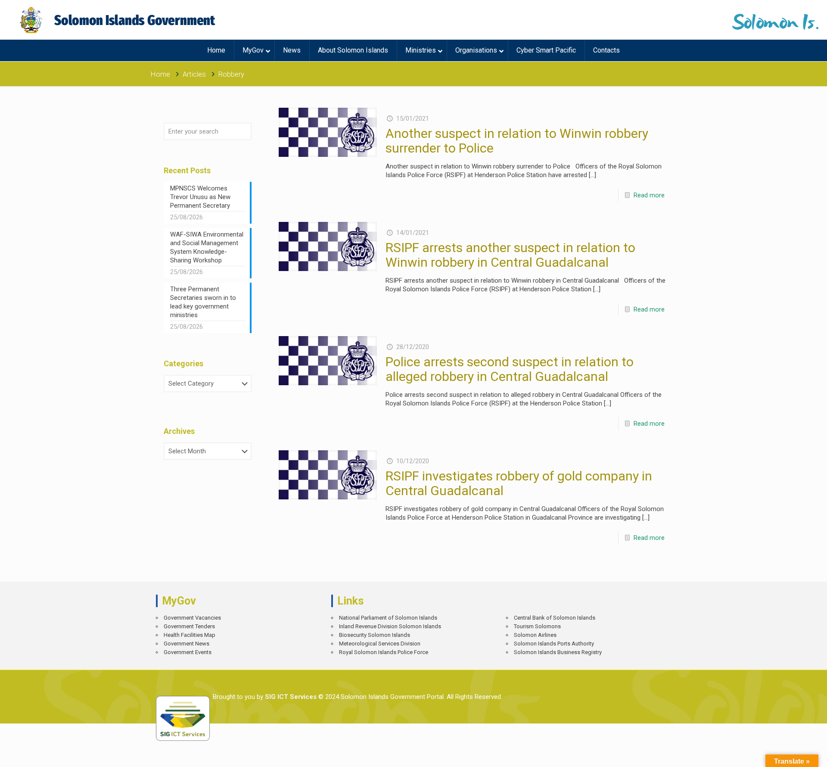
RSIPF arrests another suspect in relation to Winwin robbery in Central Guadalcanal (510, 255)
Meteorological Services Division (379, 643)
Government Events (187, 652)
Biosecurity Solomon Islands (374, 635)
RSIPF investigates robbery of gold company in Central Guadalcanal (519, 483)
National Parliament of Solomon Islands (388, 617)
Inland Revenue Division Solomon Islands (390, 626)
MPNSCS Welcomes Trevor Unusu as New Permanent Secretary (200, 196)
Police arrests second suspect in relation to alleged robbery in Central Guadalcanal (510, 369)
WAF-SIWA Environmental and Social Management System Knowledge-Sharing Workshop (206, 247)
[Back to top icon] (790, 754)
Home (160, 74)
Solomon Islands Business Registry (558, 652)
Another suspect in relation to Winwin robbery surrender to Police (517, 141)
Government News (186, 643)
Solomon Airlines (535, 635)
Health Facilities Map (189, 635)
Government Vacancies (192, 617)
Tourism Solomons (537, 626)
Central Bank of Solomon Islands (554, 617)
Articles (194, 74)
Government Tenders (189, 626)
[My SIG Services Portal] (118, 20)
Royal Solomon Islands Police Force (383, 652)
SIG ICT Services (290, 697)
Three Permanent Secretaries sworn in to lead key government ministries (203, 302)
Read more (649, 195)
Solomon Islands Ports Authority (554, 643)
